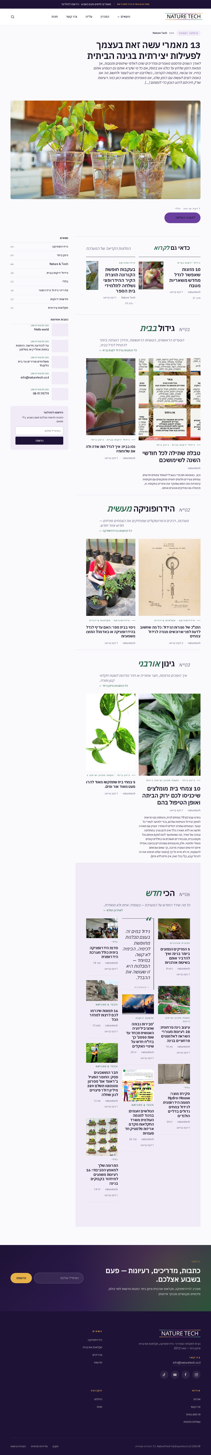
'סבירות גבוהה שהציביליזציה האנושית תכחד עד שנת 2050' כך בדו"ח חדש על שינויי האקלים (140, 1035)
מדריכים (97, 1355)
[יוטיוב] (175, 1375)
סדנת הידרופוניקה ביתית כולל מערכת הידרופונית (103, 952)
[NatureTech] (179, 1333)
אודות (196, 1399)
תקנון (55, 1446)
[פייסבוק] (186, 1375)
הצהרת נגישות (18, 1446)
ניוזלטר (98, 1399)
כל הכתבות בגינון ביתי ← (113, 686)
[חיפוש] (12, 17)
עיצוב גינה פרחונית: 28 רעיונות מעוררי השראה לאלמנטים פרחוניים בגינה (175, 1034)
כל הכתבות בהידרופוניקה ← (115, 531)
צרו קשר (71, 16)
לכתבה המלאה (185, 217)
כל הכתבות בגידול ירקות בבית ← (118, 350)
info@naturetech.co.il (186, 1363)
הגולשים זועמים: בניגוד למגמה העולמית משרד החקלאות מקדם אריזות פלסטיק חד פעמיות (139, 1122)
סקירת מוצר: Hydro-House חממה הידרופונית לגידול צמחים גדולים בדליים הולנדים (176, 1104)
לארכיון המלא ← (113, 910)
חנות (55, 16)
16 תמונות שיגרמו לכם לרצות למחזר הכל (103, 1015)
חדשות (98, 1362)
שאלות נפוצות (192, 1422)
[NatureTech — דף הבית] (184, 17)
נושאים (125, 16)
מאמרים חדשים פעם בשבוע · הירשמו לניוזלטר (86, 4)
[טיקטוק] (164, 1375)
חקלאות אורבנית (92, 1347)
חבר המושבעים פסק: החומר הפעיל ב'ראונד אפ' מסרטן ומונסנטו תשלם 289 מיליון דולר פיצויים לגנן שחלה (102, 1083)
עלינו (89, 16)
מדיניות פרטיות (39, 1446)
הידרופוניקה (95, 1340)
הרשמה (39, 441)
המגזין (105, 16)
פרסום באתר (193, 1414)
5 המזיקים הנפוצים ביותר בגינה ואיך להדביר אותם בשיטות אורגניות (175, 956)
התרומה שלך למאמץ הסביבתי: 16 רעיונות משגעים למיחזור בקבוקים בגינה (102, 1174)
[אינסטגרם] (196, 1375)
